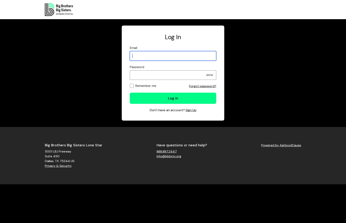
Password (137, 67)
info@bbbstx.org (169, 156)
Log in (173, 98)
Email (133, 48)
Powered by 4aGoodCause (281, 145)
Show (209, 75)
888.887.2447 (167, 151)
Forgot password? (202, 86)
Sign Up (191, 110)
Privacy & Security (58, 166)
